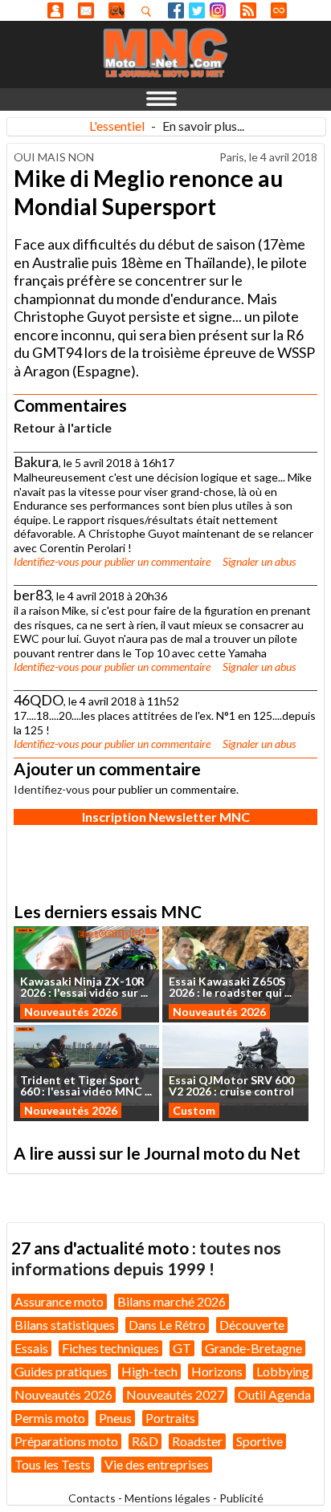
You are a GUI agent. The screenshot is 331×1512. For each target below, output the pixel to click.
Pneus (115, 1417)
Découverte (251, 1324)
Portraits (170, 1417)
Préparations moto (66, 1441)
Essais (31, 1348)
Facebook (176, 10)
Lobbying (282, 1371)
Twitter (197, 10)
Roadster (197, 1441)
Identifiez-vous (46, 561)
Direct (279, 10)
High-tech (149, 1371)
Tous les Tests (52, 1464)
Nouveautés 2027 (175, 1394)
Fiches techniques (110, 1348)
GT (182, 1348)
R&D (145, 1441)
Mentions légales (167, 1498)
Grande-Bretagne (253, 1348)
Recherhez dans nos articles (149, 11)
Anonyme (55, 10)
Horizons (217, 1371)
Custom (194, 1110)
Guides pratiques (61, 1371)
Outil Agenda (274, 1394)
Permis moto (49, 1417)
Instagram (218, 10)
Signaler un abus (259, 561)
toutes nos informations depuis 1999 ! (146, 1258)
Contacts (92, 1498)
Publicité (241, 1498)
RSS (248, 10)
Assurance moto (59, 1301)
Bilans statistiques (64, 1324)
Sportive (259, 1441)
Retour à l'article (63, 427)
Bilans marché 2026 (171, 1301)
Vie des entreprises (156, 1464)
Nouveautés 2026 (70, 1011)
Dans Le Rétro (167, 1324)
